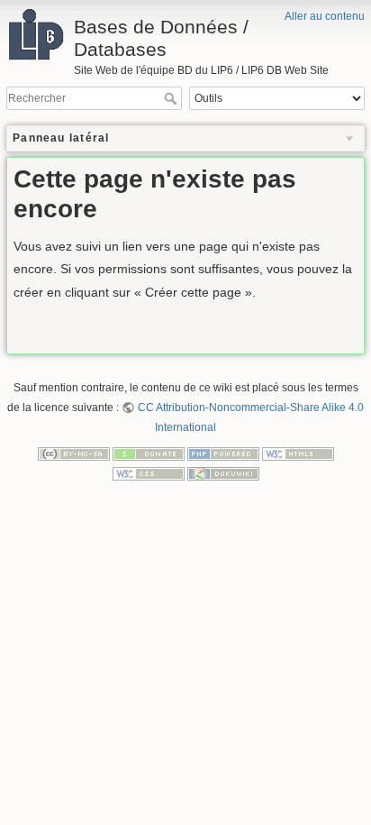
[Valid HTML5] (298, 453)
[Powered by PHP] (223, 453)
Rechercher (172, 98)
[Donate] (149, 453)
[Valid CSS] (149, 473)
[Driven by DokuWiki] (223, 473)
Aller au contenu (325, 16)
